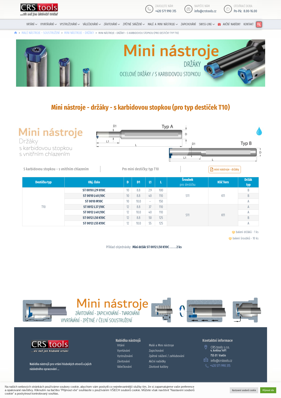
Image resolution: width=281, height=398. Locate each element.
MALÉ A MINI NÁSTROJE (161, 24)
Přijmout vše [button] (268, 390)
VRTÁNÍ (30, 24)
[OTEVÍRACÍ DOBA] (228, 9)
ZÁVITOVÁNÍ (110, 24)
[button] (259, 24)
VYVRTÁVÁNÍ (47, 24)
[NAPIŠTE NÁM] (188, 9)
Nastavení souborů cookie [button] (244, 390)
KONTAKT (249, 24)
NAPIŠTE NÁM (202, 6)
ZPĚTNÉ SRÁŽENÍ (132, 24)
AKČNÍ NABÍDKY (231, 24)
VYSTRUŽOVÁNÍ (68, 24)
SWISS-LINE (205, 24)
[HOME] (15, 33)
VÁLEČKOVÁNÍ (90, 24)
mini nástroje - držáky (226, 169)
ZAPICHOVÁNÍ (188, 24)
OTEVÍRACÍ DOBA (243, 6)
